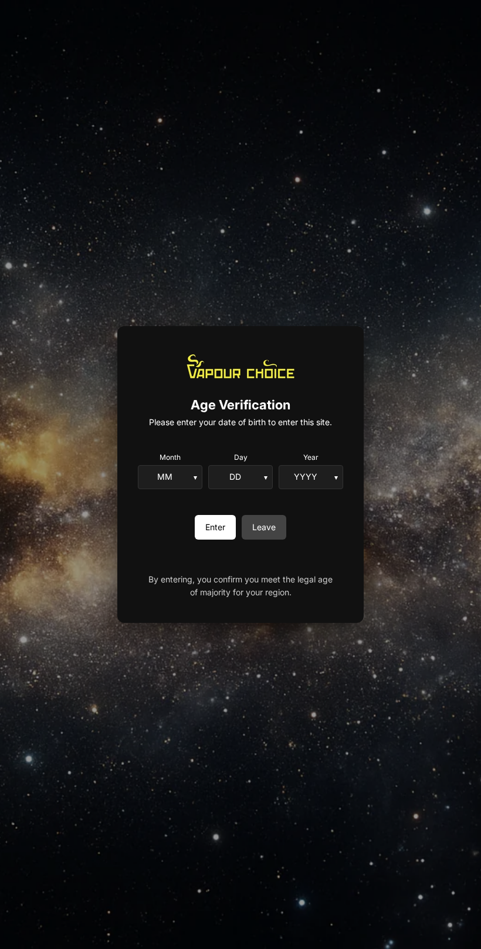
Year (311, 457)
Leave (264, 527)
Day (241, 457)
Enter (215, 527)
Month (170, 457)
